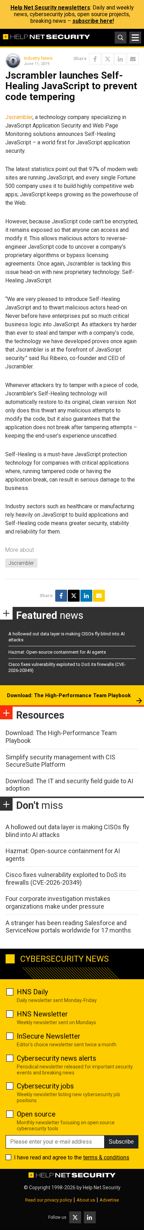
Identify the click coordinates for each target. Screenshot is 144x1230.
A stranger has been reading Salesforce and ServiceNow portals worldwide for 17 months (68, 926)
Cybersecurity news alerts (56, 1058)
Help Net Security (102, 1187)
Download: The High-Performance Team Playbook (69, 695)
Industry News (38, 58)
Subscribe (121, 1142)
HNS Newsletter (42, 1014)
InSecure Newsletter (48, 1036)
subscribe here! (93, 21)
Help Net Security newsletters (50, 7)
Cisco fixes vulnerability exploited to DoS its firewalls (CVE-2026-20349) (66, 878)
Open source (36, 1114)
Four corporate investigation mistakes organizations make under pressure (58, 902)
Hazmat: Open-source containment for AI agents (57, 652)
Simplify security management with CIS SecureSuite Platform (60, 760)
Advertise (109, 1200)
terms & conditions (106, 1157)
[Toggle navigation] (135, 38)
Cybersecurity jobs (45, 1086)
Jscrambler (19, 117)
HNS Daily (32, 992)
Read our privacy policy (48, 1200)
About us (86, 1200)
